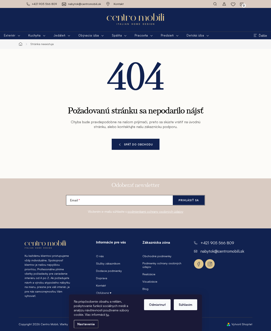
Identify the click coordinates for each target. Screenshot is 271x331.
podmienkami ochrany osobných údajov (155, 212)
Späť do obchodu (138, 144)
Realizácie (148, 274)
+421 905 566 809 (217, 242)
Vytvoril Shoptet (242, 324)
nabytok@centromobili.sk (222, 251)
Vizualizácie (149, 281)
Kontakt (119, 4)
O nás (100, 256)
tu (107, 315)
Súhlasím (185, 305)
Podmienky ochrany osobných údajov (161, 265)
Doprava (101, 278)
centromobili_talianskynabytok (210, 264)
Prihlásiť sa (189, 200)
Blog (145, 289)
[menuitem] (12, 35)
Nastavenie (86, 324)
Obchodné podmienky (156, 256)
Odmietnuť (157, 305)
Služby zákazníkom (108, 263)
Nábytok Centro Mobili (199, 264)
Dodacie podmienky (109, 270)
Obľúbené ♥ (103, 292)
